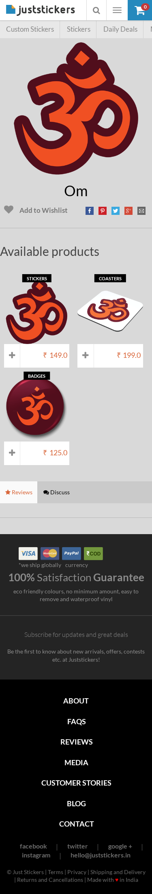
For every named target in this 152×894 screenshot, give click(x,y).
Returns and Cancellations (50, 879)
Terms (55, 871)
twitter (77, 846)
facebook (33, 846)
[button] (140, 10)
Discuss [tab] (59, 492)
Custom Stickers (30, 29)
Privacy (76, 871)
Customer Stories (76, 782)
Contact (76, 823)
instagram (36, 855)
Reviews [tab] (21, 492)
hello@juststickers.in (101, 855)
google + (120, 846)
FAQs (76, 721)
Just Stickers (40, 11)
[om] (76, 170)
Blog (76, 803)
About (76, 700)
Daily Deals (120, 29)
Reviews (76, 741)
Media (76, 762)
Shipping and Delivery (118, 871)
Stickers (78, 29)
